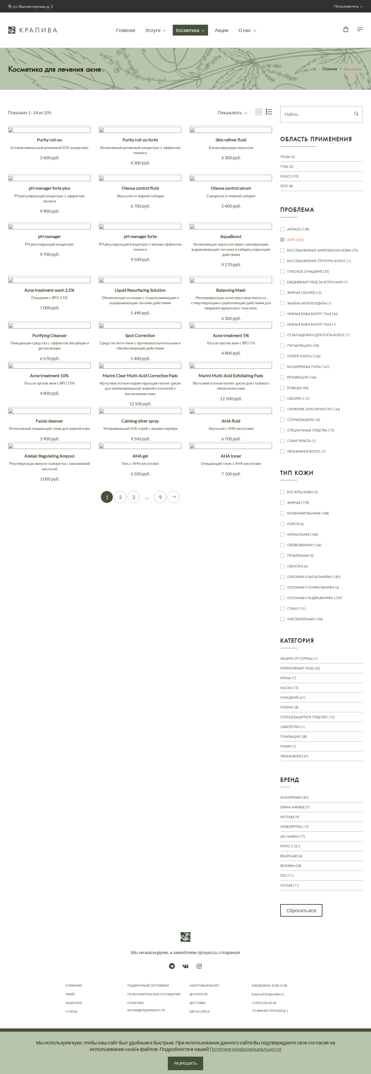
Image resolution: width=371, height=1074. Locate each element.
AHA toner (231, 459)
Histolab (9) (289, 817)
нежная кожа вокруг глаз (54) (312, 314)
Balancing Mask (231, 298)
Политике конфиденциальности (245, 1049)
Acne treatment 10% (49, 379)
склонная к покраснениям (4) (313, 587)
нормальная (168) (302, 534)
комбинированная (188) (308, 513)
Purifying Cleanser (49, 341)
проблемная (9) (300, 556)
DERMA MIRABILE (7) (295, 807)
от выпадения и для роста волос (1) (318, 335)
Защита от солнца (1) (299, 658)
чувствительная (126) (305, 619)
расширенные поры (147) (308, 367)
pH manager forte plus (49, 194)
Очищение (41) (293, 697)
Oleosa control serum (230, 191)
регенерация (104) (301, 377)
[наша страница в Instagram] (199, 966)
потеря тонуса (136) (303, 356)
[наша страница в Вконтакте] (185, 966)
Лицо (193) (289, 176)
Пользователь (346, 6)
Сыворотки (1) (292, 727)
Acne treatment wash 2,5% (49, 293)
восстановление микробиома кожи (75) (322, 250)
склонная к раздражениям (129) (314, 598)
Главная (125, 30)
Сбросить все (301, 910)
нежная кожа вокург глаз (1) (311, 324)
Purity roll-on (49, 143)
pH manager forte (140, 242)
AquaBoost (230, 245)
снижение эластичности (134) (313, 409)
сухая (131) (296, 608)
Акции (221, 30)
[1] (356, 114)
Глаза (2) (287, 157)
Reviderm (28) (290, 865)
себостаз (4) (297, 566)
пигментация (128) (303, 346)
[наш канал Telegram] (172, 966)
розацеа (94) (298, 388)
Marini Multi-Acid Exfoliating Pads (231, 381)
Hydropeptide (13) (294, 826)
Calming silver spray (140, 424)
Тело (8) (286, 186)
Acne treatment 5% (231, 339)
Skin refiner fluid (231, 143)
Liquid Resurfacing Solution (140, 296)
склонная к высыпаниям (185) (313, 577)
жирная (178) (298, 503)
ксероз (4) (295, 524)
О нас (245, 30)
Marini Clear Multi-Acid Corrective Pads (140, 384)
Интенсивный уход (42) (300, 668)
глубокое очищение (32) (308, 271)
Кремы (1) (288, 678)
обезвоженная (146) (304, 545)
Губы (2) (286, 166)
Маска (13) (289, 687)
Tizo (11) (287, 875)
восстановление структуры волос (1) (319, 261)
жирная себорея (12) (304, 293)
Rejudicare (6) (291, 856)
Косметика (188, 30)
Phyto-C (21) (290, 846)
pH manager (49, 240)
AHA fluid (231, 424)
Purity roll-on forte (140, 146)
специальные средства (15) (310, 430)
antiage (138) (298, 229)
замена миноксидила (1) (309, 303)
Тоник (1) (288, 746)
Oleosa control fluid (140, 191)
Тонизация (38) (293, 736)
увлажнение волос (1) (306, 451)
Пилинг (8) (289, 707)
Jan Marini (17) (292, 836)
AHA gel (140, 459)
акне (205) (295, 240)
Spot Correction (140, 341)
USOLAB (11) (289, 885)
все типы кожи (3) (302, 492)
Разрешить (185, 1063)
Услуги (153, 30)
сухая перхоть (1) (301, 441)
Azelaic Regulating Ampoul (49, 462)
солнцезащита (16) (303, 420)
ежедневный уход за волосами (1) (317, 282)
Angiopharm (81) (294, 797)
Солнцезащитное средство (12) (307, 717)
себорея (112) (298, 398)
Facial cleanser (49, 424)
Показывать (230, 112)
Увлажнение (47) (294, 756)
